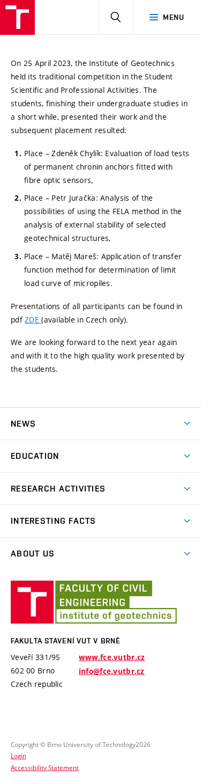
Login (18, 755)
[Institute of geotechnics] (17, 17)
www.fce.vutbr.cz (112, 657)
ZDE (33, 319)
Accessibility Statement (45, 767)
